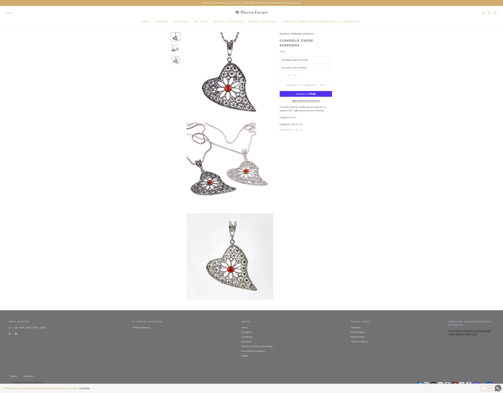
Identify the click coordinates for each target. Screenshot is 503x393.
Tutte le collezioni (141, 327)
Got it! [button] (490, 388)
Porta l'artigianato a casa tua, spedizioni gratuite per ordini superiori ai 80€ (251, 3)
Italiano (28, 376)
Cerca (244, 327)
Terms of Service (359, 341)
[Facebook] (294, 130)
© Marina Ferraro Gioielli (26, 382)
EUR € (10, 13)
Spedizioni (246, 341)
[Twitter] (297, 130)
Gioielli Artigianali (263, 21)
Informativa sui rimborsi (253, 351)
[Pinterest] (301, 130)
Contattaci (181, 21)
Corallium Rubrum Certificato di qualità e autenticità (321, 21)
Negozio (162, 21)
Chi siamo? (246, 332)
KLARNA (244, 355)
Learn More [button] (84, 388)
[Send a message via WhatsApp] (498, 388)
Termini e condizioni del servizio (257, 346)
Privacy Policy (358, 332)
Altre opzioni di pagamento (306, 100)
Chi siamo (201, 21)
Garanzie (355, 327)
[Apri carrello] (495, 12)
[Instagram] (16, 334)
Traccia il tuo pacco (228, 21)
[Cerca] (489, 12)
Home (146, 21)
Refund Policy (358, 336)
